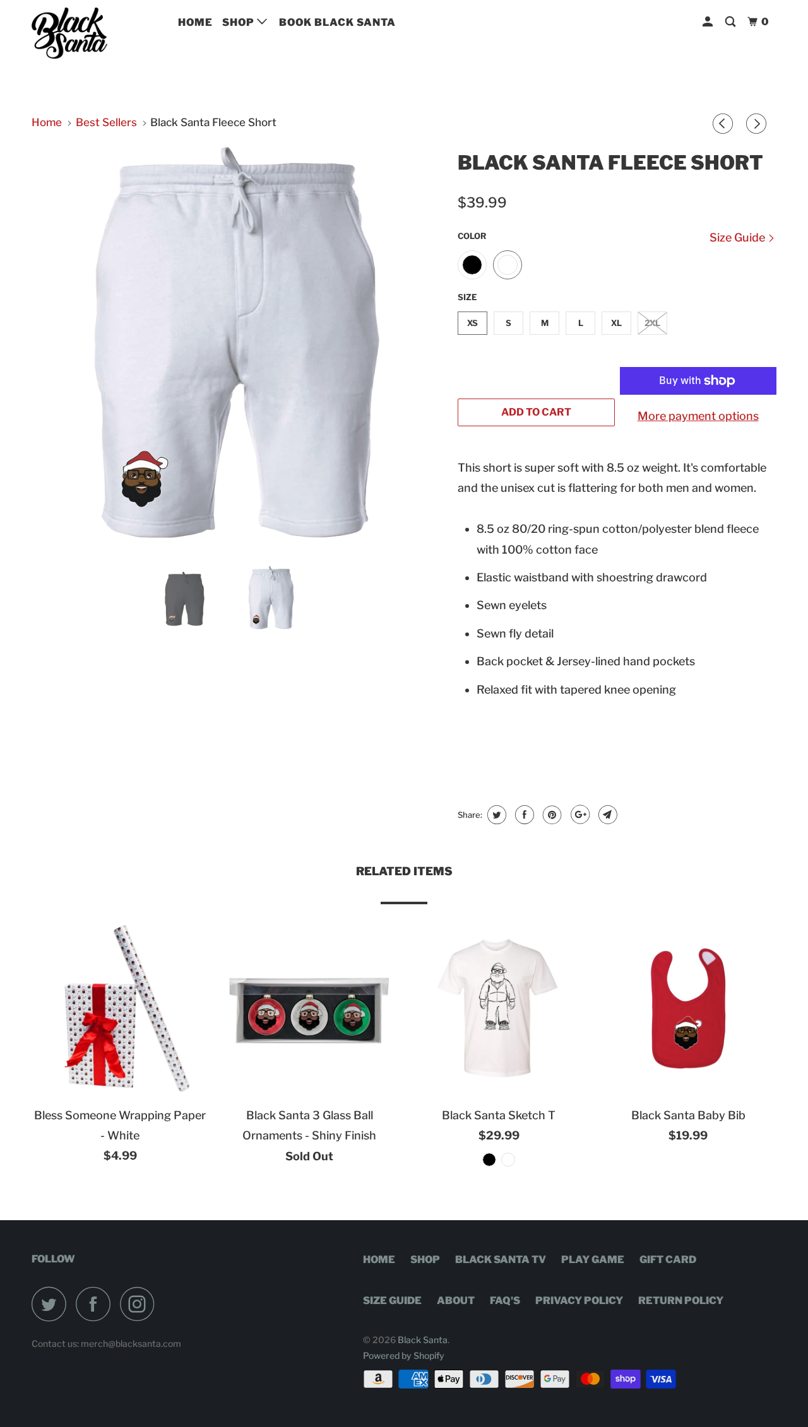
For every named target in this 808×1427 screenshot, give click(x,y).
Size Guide (739, 237)
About (456, 1301)
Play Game (592, 1260)
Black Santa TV (500, 1260)
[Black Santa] (96, 33)
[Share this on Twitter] (495, 814)
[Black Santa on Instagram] (141, 1303)
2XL (652, 323)
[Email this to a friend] (606, 814)
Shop (239, 22)
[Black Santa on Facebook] (96, 1303)
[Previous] (725, 125)
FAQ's (505, 1301)
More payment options (698, 415)
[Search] (731, 22)
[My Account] (709, 22)
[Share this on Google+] (578, 814)
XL (616, 323)
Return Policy (680, 1301)
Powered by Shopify (403, 1355)
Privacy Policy (579, 1301)
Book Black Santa (337, 22)
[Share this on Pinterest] (551, 814)
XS (472, 323)
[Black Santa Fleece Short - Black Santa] (238, 349)
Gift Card (667, 1260)
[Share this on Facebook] (523, 814)
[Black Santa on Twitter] (52, 1303)
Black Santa (423, 1339)
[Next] (758, 125)
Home (195, 22)
